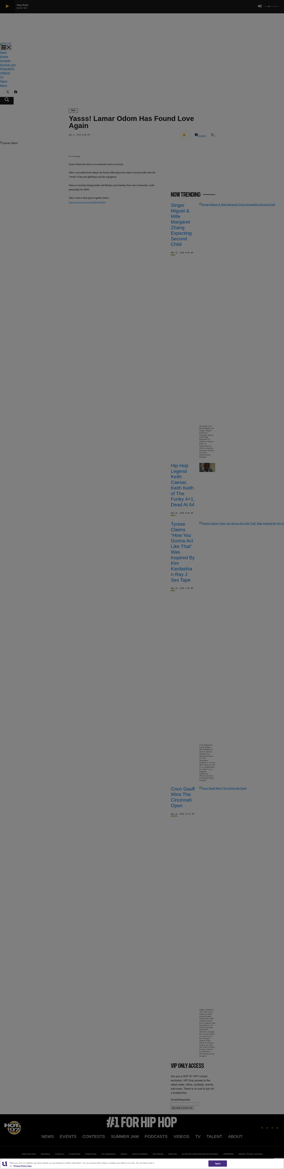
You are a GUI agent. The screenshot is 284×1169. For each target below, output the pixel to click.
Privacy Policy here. (23, 1165)
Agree (218, 1163)
